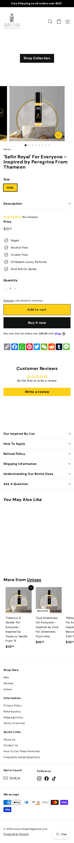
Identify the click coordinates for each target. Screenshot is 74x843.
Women (8, 683)
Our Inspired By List (19, 434)
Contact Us (10, 745)
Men (6, 677)
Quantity (10, 280)
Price (7, 222)
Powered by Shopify (16, 834)
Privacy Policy (12, 705)
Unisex (34, 579)
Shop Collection (37, 58)
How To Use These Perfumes (21, 751)
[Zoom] (58, 135)
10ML (10, 187)
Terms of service (14, 723)
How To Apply (14, 444)
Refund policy (12, 711)
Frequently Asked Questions (21, 757)
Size (6, 179)
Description (12, 204)
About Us (9, 739)
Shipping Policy (13, 717)
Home (6, 149)
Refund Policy (14, 454)
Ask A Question (15, 484)
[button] (12, 217)
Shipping (8, 300)
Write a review (37, 392)
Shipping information (20, 464)
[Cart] (59, 22)
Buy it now (37, 323)
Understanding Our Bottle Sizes (28, 474)
